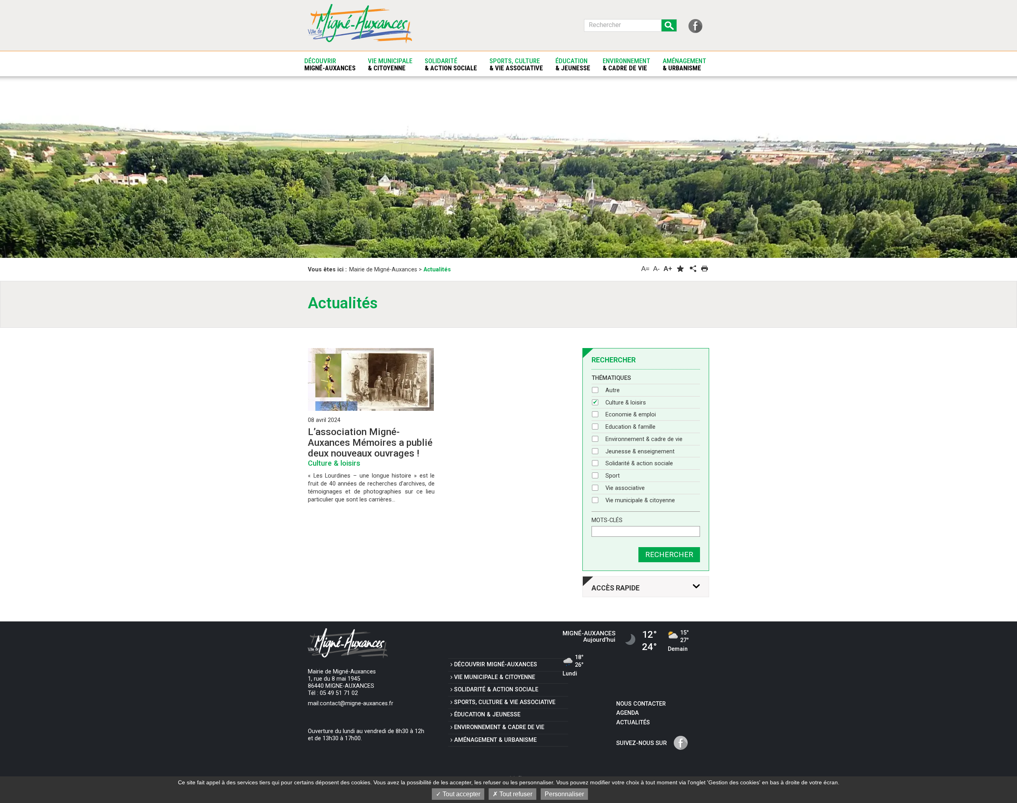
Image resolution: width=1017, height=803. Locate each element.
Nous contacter (641, 703)
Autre (612, 390)
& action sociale (496, 689)
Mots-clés (607, 520)
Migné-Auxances (495, 664)
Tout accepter (460, 794)
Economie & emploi (630, 414)
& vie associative (504, 702)
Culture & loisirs (625, 402)
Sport (612, 475)
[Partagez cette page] (692, 269)
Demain (678, 641)
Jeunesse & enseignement (640, 451)
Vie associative (625, 488)
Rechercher (669, 554)
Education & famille (630, 427)
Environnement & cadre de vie (644, 439)
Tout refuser (515, 794)
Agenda (627, 713)
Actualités (633, 722)
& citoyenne (494, 677)
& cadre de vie (499, 727)
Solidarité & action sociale (639, 463)
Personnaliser (564, 794)
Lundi (573, 666)
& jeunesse (487, 714)
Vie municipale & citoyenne (640, 500)
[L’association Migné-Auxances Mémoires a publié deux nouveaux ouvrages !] (371, 379)
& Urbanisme (495, 740)
